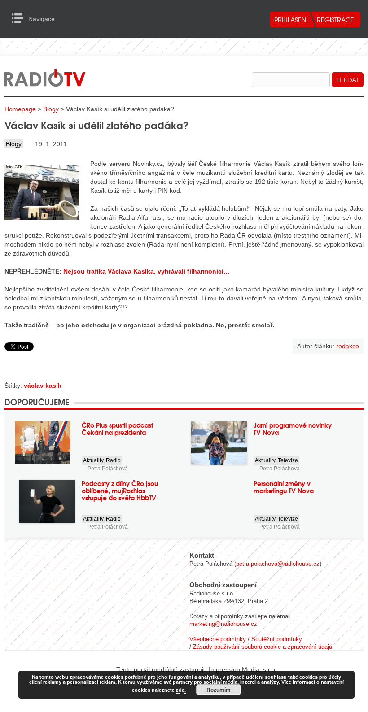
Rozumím (218, 690)
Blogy (51, 109)
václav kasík (42, 385)
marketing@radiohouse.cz (223, 624)
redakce (347, 346)
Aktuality (93, 460)
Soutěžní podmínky (276, 639)
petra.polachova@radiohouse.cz (278, 563)
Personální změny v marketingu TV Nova (284, 486)
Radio (113, 460)
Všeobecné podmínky (217, 639)
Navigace (20, 18)
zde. (181, 689)
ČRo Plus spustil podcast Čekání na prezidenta (117, 428)
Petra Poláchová (108, 468)
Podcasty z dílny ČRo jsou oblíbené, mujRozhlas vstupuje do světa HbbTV (120, 490)
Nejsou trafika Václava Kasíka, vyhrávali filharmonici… (146, 271)
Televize (288, 460)
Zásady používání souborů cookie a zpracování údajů (262, 646)
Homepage (20, 109)
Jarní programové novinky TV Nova (293, 428)
